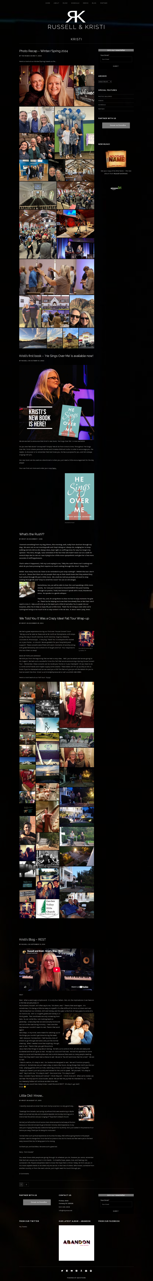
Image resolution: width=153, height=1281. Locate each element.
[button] (46, 85)
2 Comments (24, 1174)
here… (54, 468)
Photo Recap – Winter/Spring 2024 (43, 51)
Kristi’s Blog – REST (32, 939)
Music (65, 3)
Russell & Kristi (76, 27)
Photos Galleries (105, 96)
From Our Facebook (109, 1221)
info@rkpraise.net (65, 1210)
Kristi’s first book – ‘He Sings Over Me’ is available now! (56, 356)
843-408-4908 (64, 1207)
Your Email (105, 55)
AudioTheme (81, 1278)
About (56, 3)
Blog (94, 3)
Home (48, 3)
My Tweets (23, 1227)
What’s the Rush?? (31, 534)
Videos (101, 100)
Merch (85, 3)
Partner (103, 3)
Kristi (76, 39)
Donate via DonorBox (118, 125)
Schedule (75, 3)
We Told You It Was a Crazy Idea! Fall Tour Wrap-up (54, 618)
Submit (116, 66)
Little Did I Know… (31, 1095)
